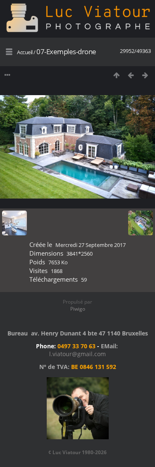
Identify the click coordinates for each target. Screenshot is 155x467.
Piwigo (77, 308)
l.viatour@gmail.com (77, 354)
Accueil (25, 52)
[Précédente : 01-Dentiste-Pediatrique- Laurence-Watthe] (131, 75)
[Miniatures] (116, 75)
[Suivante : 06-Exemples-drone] (145, 75)
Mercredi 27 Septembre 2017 (90, 245)
